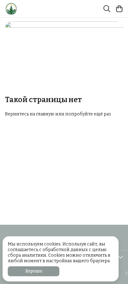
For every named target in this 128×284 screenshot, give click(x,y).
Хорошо (33, 271)
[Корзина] (119, 8)
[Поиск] (107, 8)
